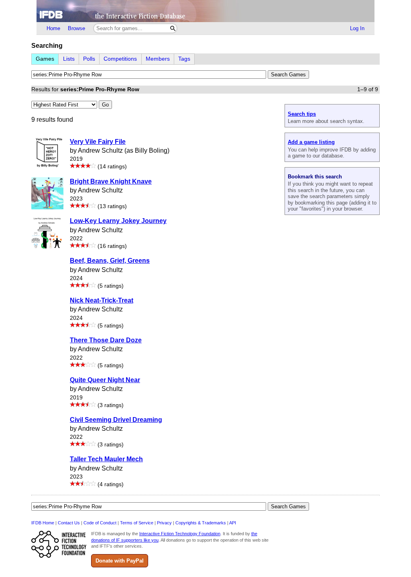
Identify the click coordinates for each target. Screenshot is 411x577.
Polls (89, 59)
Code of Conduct (99, 522)
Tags (184, 59)
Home (53, 28)
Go (105, 105)
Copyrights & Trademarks (200, 522)
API (232, 522)
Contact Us (69, 522)
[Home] (205, 11)
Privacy (164, 522)
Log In (357, 28)
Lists (69, 59)
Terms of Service (136, 522)
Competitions (120, 59)
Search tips (302, 114)
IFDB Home (42, 522)
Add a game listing (311, 142)
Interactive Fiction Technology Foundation (179, 533)
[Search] (173, 28)
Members (158, 59)
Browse (76, 28)
